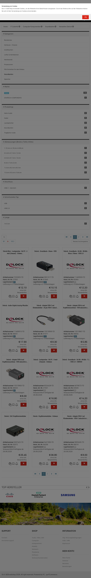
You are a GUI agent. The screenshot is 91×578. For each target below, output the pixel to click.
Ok (85, 17)
